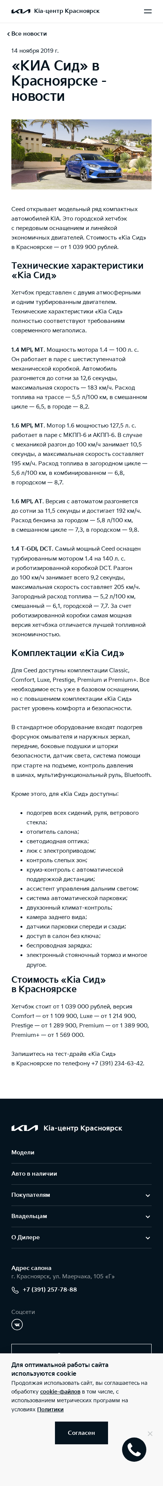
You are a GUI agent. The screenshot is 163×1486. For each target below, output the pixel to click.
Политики (50, 1409)
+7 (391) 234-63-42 (117, 1063)
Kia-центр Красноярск (67, 11)
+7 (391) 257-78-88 (50, 1289)
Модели (22, 1152)
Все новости (29, 34)
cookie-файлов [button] (60, 1392)
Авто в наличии (34, 1174)
